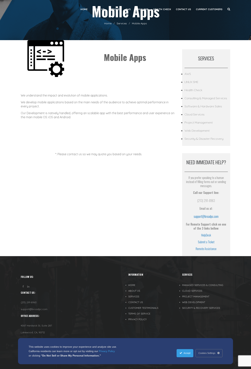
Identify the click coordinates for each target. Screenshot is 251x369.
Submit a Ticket (206, 242)
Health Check (193, 90)
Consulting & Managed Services (205, 98)
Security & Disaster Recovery (203, 138)
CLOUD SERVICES (192, 290)
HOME (131, 285)
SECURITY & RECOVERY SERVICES (201, 307)
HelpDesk (206, 235)
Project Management (198, 122)
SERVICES (133, 296)
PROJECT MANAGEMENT (195, 296)
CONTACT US (135, 302)
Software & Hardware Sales (203, 106)
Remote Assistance (206, 249)
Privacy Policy (107, 351)
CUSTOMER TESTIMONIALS (143, 307)
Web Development (196, 130)
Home (108, 23)
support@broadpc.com (206, 216)
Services (122, 23)
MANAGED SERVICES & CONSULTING (202, 285)
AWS (187, 74)
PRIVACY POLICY (137, 319)
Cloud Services (194, 114)
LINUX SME (191, 82)
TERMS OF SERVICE (139, 313)
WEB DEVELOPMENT (193, 302)
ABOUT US (134, 290)
